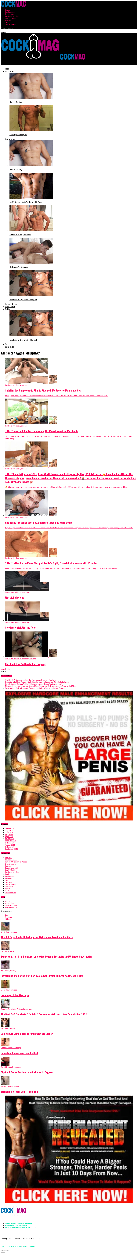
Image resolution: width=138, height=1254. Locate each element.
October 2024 (10, 829)
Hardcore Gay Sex (12, 16)
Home (7, 10)
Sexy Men (9, 886)
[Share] (4, 1250)
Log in (7, 901)
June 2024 (9, 833)
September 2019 (11, 849)
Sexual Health (10, 24)
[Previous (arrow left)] (2, 1252)
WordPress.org (11, 907)
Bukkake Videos (11, 860)
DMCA (24, 1246)
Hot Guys (8, 878)
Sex (6, 22)
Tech (7, 891)
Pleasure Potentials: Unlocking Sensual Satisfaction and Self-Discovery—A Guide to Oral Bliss (40, 686)
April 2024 (9, 837)
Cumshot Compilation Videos (16, 862)
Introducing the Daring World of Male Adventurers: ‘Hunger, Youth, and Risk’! (33, 684)
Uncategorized (10, 893)
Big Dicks (8, 858)
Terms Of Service (16, 1246)
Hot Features (10, 12)
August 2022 (10, 845)
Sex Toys (8, 882)
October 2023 (10, 843)
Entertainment (10, 14)
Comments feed (11, 905)
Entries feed (9, 903)
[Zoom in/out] (8, 1250)
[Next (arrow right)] (4, 1252)
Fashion (8, 20)
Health (7, 874)
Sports (7, 889)
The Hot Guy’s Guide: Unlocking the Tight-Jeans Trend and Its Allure (30, 680)
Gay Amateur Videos (12, 868)
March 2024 (9, 839)
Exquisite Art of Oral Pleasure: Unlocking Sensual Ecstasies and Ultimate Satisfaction (37, 682)
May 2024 (9, 835)
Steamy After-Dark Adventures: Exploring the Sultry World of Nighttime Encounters (36, 688)
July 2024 (9, 831)
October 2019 (10, 847)
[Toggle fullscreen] (6, 1250)
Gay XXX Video (10, 18)
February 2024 (10, 841)
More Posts (5, 669)
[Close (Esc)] (2, 1250)
